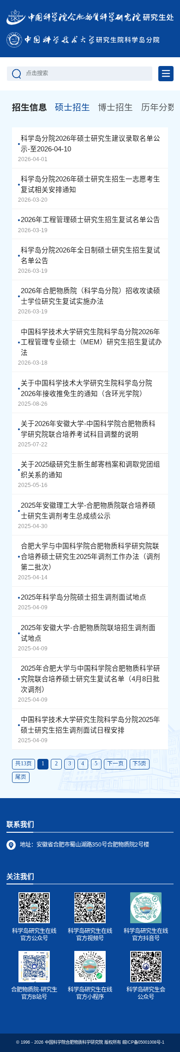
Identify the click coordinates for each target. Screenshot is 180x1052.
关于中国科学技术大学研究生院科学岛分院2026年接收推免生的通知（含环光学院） (86, 388)
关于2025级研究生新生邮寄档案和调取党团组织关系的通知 (90, 470)
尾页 (20, 777)
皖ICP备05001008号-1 (143, 1042)
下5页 (139, 764)
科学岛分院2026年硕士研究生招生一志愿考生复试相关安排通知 (90, 184)
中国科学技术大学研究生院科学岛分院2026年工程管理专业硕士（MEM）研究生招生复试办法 (91, 342)
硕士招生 (72, 107)
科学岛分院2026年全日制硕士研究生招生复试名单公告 (90, 255)
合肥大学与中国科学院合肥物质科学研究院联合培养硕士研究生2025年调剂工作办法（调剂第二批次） (90, 556)
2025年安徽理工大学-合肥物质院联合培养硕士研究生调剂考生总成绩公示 (88, 511)
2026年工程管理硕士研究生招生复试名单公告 (90, 219)
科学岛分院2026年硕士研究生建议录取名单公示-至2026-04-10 (90, 144)
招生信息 (29, 107)
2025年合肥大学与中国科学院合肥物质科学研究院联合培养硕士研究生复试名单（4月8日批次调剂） (90, 679)
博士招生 (115, 107)
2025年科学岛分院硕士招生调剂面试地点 (83, 597)
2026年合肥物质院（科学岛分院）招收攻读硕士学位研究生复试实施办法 (90, 296)
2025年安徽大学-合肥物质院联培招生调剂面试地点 (88, 633)
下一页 (115, 764)
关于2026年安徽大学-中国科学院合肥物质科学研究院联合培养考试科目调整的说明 (88, 429)
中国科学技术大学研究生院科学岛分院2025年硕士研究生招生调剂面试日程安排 (90, 725)
